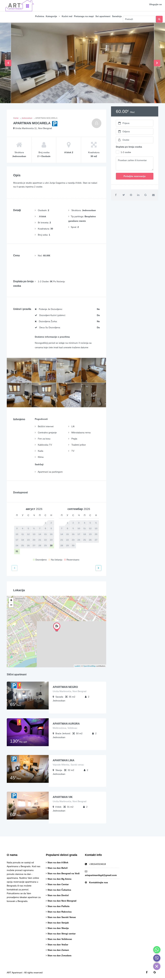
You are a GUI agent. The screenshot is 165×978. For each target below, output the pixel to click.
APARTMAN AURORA (66, 723)
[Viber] (156, 958)
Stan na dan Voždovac (60, 939)
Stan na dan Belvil (58, 868)
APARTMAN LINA (63, 760)
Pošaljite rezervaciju (135, 176)
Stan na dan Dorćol (58, 895)
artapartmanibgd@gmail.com (101, 875)
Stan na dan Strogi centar (62, 933)
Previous (8, 63)
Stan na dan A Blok (58, 862)
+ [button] (11, 600)
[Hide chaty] (156, 966)
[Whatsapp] (156, 949)
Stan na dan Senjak (58, 922)
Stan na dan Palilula (58, 906)
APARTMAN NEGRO (65, 687)
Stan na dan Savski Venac (62, 917)
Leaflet (77, 666)
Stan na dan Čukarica (59, 890)
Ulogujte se (155, 4)
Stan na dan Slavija (58, 928)
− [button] (11, 605)
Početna (39, 16)
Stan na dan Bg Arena (59, 879)
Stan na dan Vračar (58, 944)
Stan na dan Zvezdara (59, 955)
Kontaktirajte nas (98, 882)
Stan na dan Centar (58, 884)
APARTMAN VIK (63, 797)
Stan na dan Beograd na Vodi (64, 873)
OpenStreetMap (89, 666)
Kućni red (67, 16)
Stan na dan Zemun (58, 950)
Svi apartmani (102, 16)
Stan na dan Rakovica (60, 911)
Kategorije (51, 16)
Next (157, 63)
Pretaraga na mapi (84, 16)
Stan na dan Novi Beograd (62, 900)
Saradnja (117, 16)
